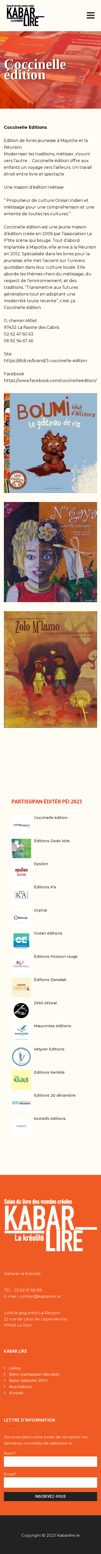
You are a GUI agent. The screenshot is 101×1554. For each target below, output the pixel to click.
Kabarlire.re (68, 1535)
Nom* (10, 1453)
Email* (10, 1474)
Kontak (16, 1392)
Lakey (15, 1368)
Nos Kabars (20, 1386)
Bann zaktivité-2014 (28, 1380)
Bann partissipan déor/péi (34, 1374)
